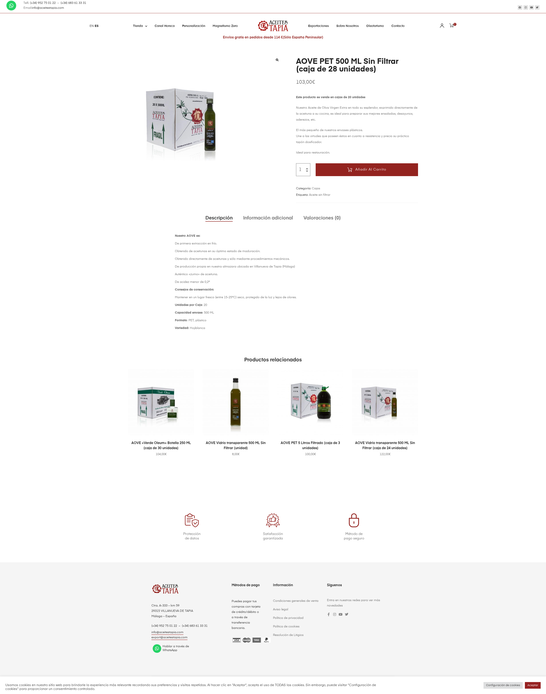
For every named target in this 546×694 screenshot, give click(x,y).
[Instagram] (525, 7)
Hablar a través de (176, 646)
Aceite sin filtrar (319, 194)
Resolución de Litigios (288, 635)
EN (92, 26)
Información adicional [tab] (268, 218)
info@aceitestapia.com (48, 7)
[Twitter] (537, 7)
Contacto (398, 26)
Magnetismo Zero (225, 26)
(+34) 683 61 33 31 (73, 2)
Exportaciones (318, 26)
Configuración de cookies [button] (503, 685)
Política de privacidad (288, 618)
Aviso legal (280, 609)
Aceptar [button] (532, 685)
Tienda (138, 26)
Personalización (193, 26)
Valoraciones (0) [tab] (322, 218)
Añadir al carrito (370, 169)
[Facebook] (520, 7)
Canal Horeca (165, 26)
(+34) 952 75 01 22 (43, 2)
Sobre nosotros (347, 26)
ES (97, 26)
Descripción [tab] (219, 218)
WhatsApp (170, 650)
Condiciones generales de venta (295, 600)
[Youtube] (531, 7)
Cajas (316, 188)
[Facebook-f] (328, 614)
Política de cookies (286, 626)
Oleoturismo (375, 26)
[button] (277, 60)
